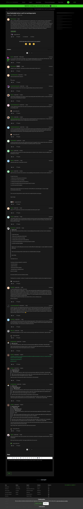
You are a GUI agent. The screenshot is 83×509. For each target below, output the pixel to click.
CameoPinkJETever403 (15, 86)
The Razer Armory (21, 9)
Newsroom (39, 490)
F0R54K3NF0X (13, 140)
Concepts (17, 490)
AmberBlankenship (14, 74)
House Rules (38, 2)
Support (30, 2)
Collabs (17, 494)
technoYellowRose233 (15, 104)
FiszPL (12, 56)
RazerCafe (6, 488)
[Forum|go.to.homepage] (12, 2)
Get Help (27, 486)
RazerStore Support (29, 490)
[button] (74, 2)
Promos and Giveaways (50, 2)
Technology (18, 486)
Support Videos (29, 496)
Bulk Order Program (8, 494)
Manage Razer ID (29, 494)
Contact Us (39, 494)
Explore (17, 485)
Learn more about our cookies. (62, 501)
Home (7, 9)
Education (6, 496)
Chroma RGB (18, 488)
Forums (23, 2)
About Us (38, 486)
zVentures (38, 492)
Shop (6, 485)
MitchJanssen (13, 18)
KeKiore (12, 94)
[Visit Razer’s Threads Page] (48, 490)
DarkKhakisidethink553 (15, 127)
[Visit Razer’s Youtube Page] (48, 494)
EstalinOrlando (13, 341)
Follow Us (49, 485)
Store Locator (7, 490)
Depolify (12, 160)
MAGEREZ (12, 287)
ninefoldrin (13, 319)
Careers (38, 488)
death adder (13, 31)
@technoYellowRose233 (15, 118)
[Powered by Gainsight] (41, 480)
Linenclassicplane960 (15, 305)
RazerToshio (13, 227)
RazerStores (7, 486)
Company (38, 485)
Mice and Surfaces (29, 9)
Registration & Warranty (30, 488)
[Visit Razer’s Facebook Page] (48, 487)
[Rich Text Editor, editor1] (29, 465)
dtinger (12, 208)
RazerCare (28, 492)
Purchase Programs (8, 492)
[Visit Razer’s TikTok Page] (48, 496)
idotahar (12, 354)
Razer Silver (60, 2)
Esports (17, 492)
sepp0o (12, 434)
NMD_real (12, 330)
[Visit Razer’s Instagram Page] (48, 489)
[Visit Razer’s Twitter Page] (48, 492)
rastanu (12, 216)
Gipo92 (12, 150)
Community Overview (13, 9)
